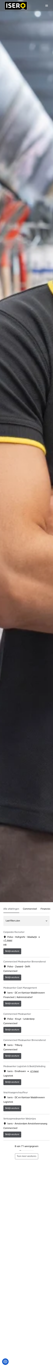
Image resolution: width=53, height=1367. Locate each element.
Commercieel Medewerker (17, 1014)
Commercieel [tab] (30, 909)
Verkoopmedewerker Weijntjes (19, 1119)
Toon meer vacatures (26, 1156)
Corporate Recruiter (13, 932)
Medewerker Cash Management (20, 988)
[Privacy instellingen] (5, 1361)
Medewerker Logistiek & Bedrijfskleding (24, 1066)
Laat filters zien (13, 921)
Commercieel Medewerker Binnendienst (24, 962)
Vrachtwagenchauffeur (15, 1092)
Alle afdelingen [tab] (11, 909)
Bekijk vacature (12, 951)
